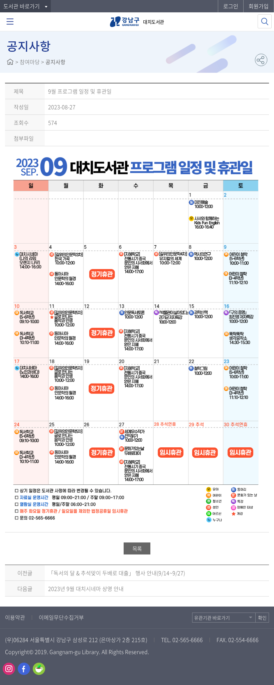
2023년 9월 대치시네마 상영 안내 (86, 589)
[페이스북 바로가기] (24, 669)
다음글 (24, 589)
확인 (262, 617)
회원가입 (259, 6)
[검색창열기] (264, 21)
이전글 (24, 573)
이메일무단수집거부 (61, 617)
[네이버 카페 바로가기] (39, 669)
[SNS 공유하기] (261, 60)
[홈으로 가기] (10, 62)
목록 (137, 548)
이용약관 (15, 617)
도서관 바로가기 (21, 6)
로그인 (230, 6)
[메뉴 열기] (10, 21)
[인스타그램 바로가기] (9, 669)
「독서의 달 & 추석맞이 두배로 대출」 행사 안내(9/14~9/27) (116, 573)
